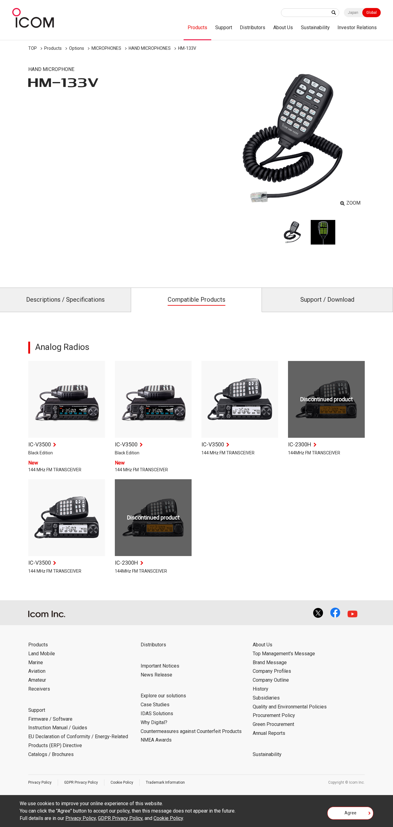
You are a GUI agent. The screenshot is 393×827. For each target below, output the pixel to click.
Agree (350, 812)
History (260, 689)
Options (76, 48)
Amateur (37, 680)
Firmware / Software (50, 719)
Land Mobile (41, 654)
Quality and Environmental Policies (290, 707)
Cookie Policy (122, 782)
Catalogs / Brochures (51, 754)
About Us (283, 27)
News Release (156, 675)
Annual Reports (269, 733)
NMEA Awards (156, 740)
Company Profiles (272, 671)
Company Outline (271, 680)
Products (197, 27)
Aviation (36, 671)
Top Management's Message (284, 654)
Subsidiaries (266, 698)
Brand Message (270, 662)
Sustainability (315, 27)
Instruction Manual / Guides (57, 728)
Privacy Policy (40, 782)
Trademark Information (165, 782)
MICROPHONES (106, 48)
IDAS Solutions (157, 713)
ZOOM (353, 203)
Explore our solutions (163, 696)
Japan (353, 12)
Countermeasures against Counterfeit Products (191, 731)
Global (371, 12)
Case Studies (155, 704)
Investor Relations (357, 27)
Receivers (39, 689)
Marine (35, 662)
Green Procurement (273, 724)
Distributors (252, 27)
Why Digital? (154, 722)
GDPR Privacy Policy (81, 782)
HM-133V (187, 48)
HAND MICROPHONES (150, 48)
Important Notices (160, 666)
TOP (32, 48)
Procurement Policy (274, 715)
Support (223, 27)
